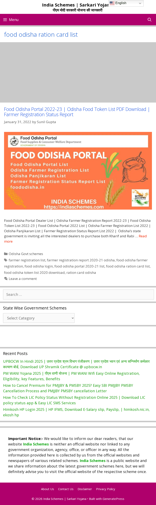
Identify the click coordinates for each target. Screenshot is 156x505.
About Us (47, 489)
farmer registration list (27, 260)
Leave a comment (23, 278)
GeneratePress (113, 499)
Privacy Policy (105, 489)
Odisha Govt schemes (26, 253)
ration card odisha (81, 272)
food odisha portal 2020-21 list (79, 266)
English (120, 3)
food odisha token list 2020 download (34, 272)
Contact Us (66, 489)
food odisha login (39, 266)
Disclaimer (85, 489)
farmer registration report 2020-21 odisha (81, 260)
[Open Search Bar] (149, 19)
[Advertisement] (78, 72)
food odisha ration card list (128, 266)
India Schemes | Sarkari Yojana (77, 5)
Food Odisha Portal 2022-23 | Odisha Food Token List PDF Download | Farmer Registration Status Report (77, 111)
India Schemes (36, 444)
